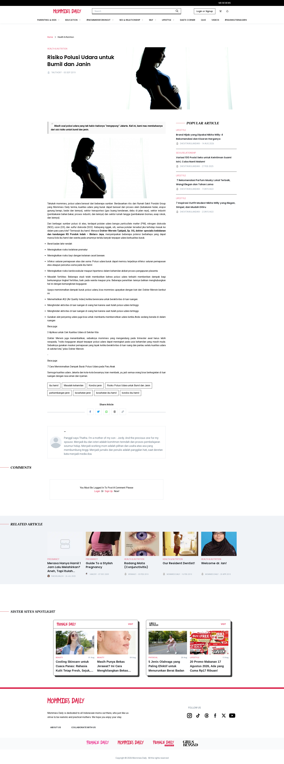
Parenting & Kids (46, 19)
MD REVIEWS (225, 3)
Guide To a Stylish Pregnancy (99, 565)
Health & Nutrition (134, 559)
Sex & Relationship (129, 19)
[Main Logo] (67, 11)
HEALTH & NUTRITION (57, 49)
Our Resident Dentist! (179, 563)
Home (50, 37)
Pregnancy (53, 559)
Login (97, 491)
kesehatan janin (83, 392)
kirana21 (132, 574)
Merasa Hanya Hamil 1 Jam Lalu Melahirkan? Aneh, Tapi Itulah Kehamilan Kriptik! (64, 567)
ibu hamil (53, 385)
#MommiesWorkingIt (98, 19)
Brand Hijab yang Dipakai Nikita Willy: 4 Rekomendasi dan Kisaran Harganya (199, 137)
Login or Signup (204, 11)
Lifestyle (166, 19)
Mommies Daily (173, 574)
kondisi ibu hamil (130, 392)
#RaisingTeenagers (236, 19)
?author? (56, 72)
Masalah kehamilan (73, 385)
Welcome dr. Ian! (214, 563)
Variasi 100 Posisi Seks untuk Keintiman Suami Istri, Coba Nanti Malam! (203, 159)
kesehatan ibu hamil (106, 392)
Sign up (109, 491)
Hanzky (93, 574)
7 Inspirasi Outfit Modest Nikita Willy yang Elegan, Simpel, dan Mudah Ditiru (205, 205)
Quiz (203, 19)
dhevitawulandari (190, 143)
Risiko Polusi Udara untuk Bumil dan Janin (128, 385)
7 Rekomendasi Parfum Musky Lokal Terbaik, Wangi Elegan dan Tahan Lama (203, 182)
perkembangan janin (59, 392)
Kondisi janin (95, 385)
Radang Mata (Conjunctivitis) (136, 565)
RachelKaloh (57, 576)
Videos (215, 19)
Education (71, 19)
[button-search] (177, 11)
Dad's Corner (187, 19)
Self (151, 19)
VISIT (130, 624)
